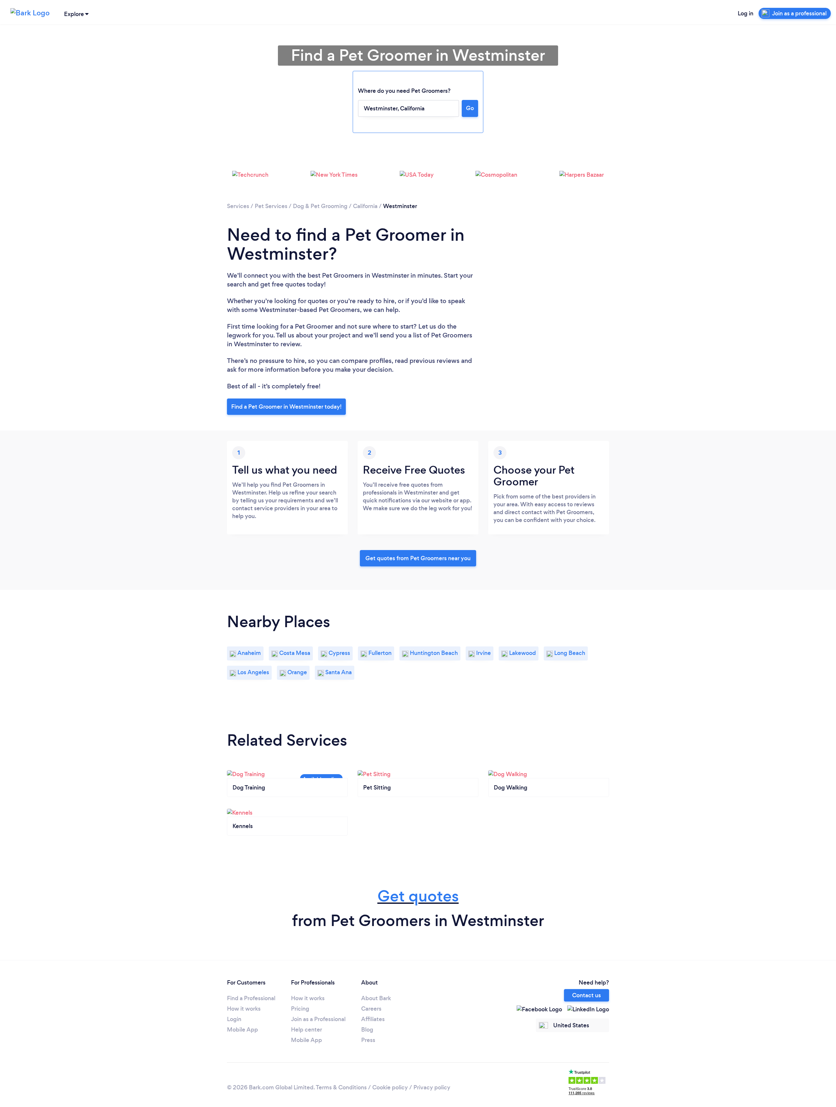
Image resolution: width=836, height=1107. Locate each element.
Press (368, 1040)
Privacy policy (431, 1087)
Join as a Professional (318, 1019)
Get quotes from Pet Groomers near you (418, 558)
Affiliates (373, 1019)
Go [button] (470, 108)
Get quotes (418, 896)
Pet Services (271, 206)
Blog (367, 1030)
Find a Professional (251, 998)
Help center (306, 1030)
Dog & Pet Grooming (320, 206)
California (365, 206)
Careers (371, 1009)
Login (234, 1019)
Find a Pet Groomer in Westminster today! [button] (286, 407)
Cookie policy (390, 1087)
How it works (244, 1009)
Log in (745, 13)
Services (238, 206)
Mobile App (242, 1030)
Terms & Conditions (341, 1087)
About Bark (376, 998)
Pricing (300, 1009)
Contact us (586, 995)
